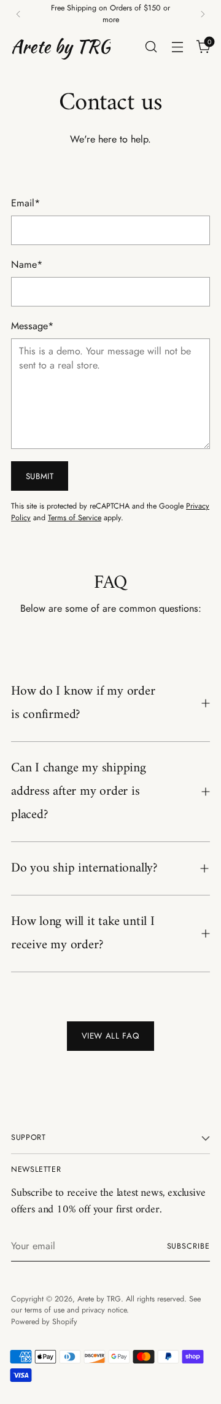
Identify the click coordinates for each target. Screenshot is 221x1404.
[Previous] (18, 14)
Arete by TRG (99, 1299)
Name (27, 264)
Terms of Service (74, 517)
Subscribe (188, 1246)
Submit (40, 476)
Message (32, 326)
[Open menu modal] (177, 46)
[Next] (202, 14)
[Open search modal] (150, 46)
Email (26, 203)
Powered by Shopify (44, 1321)
